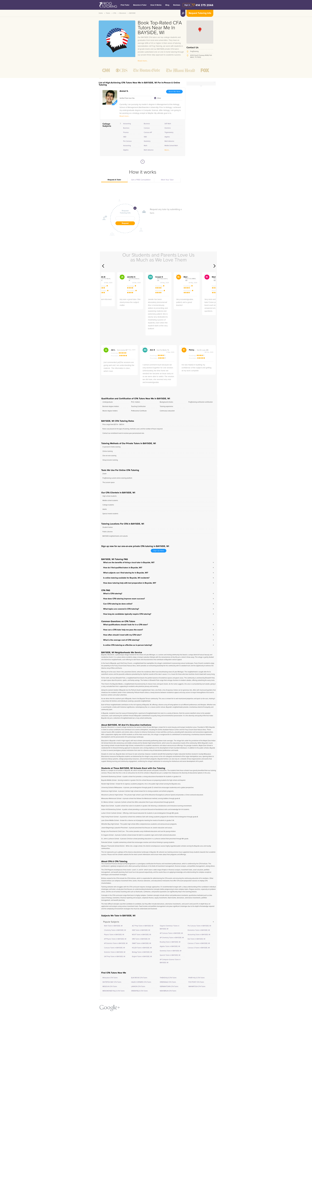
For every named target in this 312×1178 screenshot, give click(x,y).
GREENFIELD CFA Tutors (139, 991)
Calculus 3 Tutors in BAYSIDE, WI (199, 948)
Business (126, 128)
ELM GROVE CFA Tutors (139, 978)
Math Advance (148, 150)
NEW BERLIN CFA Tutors (168, 991)
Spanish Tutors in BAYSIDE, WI (170, 955)
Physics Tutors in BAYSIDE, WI (114, 934)
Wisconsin (122, 13)
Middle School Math (171, 145)
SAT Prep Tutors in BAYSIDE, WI (114, 956)
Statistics (168, 128)
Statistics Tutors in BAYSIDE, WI (114, 952)
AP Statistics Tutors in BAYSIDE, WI (115, 943)
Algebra (125, 150)
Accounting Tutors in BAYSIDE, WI (199, 934)
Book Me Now (174, 91)
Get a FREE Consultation (141, 180)
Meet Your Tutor (167, 180)
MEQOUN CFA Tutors (109, 986)
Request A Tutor (114, 180)
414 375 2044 (204, 5)
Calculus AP (148, 132)
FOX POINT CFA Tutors (196, 982)
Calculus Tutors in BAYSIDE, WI (114, 948)
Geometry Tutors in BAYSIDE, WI (170, 951)
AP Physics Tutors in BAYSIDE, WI (115, 939)
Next (214, 266)
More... (167, 150)
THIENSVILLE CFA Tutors (168, 978)
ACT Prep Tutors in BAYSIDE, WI (142, 926)
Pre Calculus (127, 141)
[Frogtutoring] (108, 5)
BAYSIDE (132, 13)
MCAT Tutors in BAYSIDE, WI (141, 934)
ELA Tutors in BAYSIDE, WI (196, 939)
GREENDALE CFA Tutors (168, 982)
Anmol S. (124, 91)
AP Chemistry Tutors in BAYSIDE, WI (172, 937)
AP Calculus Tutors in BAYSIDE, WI (171, 933)
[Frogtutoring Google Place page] (110, 1007)
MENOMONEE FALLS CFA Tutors (113, 991)
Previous (103, 266)
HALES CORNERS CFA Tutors (141, 982)
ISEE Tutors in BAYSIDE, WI (141, 930)
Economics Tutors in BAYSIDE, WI (199, 930)
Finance (126, 132)
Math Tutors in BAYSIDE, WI (113, 926)
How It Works (155, 5)
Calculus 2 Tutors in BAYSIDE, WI (199, 943)
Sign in (187, 5)
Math (145, 145)
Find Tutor (125, 5)
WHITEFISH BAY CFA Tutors (111, 982)
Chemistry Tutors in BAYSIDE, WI (115, 930)
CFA (114, 13)
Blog (167, 5)
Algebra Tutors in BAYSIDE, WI (170, 946)
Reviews (176, 5)
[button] (199, 30)
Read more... (143, 61)
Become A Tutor (139, 5)
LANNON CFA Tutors (138, 986)
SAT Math (168, 124)
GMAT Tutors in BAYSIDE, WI (141, 943)
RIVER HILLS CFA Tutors (196, 978)
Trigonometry (169, 132)
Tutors (108, 13)
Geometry (147, 141)
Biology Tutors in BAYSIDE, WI (142, 952)
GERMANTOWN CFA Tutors (169, 986)
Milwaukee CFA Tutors (110, 978)
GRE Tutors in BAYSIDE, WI (141, 939)
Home (101, 13)
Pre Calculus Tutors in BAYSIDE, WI (199, 926)
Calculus (147, 128)
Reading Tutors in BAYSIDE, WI (170, 942)
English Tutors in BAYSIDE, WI (142, 956)
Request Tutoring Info (200, 13)
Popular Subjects (111, 922)
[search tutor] (182, 13)
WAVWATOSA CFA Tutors (196, 986)
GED (124, 137)
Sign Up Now (158, 551)
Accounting (127, 124)
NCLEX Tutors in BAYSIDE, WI (142, 948)
